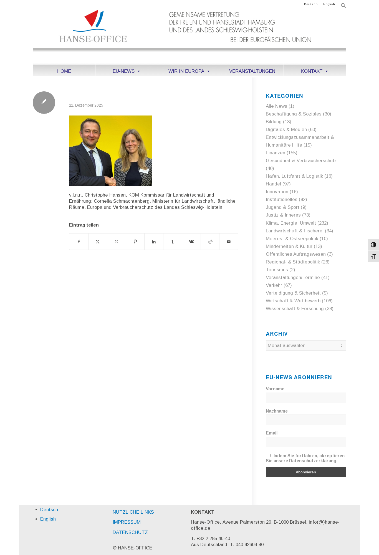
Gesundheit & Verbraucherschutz (301, 160)
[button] (343, 7)
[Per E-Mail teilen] (228, 241)
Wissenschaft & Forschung (295, 308)
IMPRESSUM (127, 522)
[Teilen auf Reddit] (210, 241)
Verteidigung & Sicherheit (293, 293)
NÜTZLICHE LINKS (133, 512)
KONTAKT (311, 71)
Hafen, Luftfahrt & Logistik (294, 176)
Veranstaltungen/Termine (293, 277)
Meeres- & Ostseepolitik (292, 238)
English (329, 4)
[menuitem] (310, 4)
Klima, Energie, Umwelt (291, 223)
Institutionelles (281, 199)
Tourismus (277, 269)
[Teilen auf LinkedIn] (154, 241)
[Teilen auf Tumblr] (172, 241)
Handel (273, 184)
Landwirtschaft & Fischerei (295, 230)
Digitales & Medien (286, 129)
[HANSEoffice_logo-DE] (189, 36)
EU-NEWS (124, 71)
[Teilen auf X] (98, 241)
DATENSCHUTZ (130, 532)
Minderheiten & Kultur (289, 246)
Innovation (277, 191)
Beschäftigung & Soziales (294, 114)
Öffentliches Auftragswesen (296, 254)
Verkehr (274, 285)
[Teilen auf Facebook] (78, 241)
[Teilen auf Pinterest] (135, 241)
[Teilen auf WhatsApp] (116, 241)
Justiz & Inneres (283, 215)
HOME (64, 71)
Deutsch (310, 4)
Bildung (274, 121)
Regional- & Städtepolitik (293, 262)
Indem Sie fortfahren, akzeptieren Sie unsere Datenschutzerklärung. (305, 458)
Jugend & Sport (282, 207)
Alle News (276, 106)
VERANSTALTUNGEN (252, 71)
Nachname (277, 411)
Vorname (275, 388)
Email (271, 433)
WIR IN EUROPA (186, 71)
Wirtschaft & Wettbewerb (293, 300)
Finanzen (275, 152)
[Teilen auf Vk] (191, 241)
